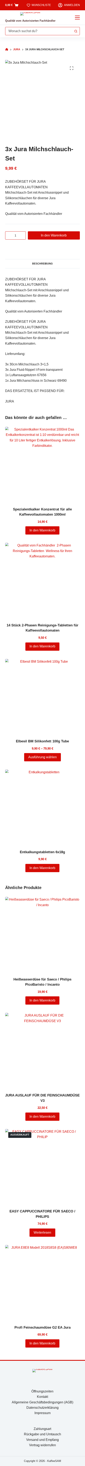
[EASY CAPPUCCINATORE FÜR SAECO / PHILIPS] (42, 1166)
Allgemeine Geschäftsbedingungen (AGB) (42, 1402)
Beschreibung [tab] (42, 263)
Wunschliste (41, 5)
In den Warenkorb (54, 235)
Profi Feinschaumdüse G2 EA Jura (42, 1327)
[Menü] (77, 17)
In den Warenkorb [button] (42, 530)
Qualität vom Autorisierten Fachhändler (30, 20)
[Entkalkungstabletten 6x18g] (42, 807)
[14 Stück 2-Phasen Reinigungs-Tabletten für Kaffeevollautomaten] (42, 580)
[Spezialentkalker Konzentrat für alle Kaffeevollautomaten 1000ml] (42, 464)
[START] (6, 49)
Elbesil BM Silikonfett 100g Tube (42, 741)
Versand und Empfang (42, 1439)
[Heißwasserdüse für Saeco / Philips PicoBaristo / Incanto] (42, 934)
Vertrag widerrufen (42, 1445)
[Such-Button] (76, 31)
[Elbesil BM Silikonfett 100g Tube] (42, 696)
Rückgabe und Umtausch (42, 1434)
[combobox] (38, 31)
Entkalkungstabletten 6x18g (42, 852)
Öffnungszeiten (42, 1391)
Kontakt (42, 1396)
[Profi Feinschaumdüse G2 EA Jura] (42, 1282)
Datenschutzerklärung (42, 1407)
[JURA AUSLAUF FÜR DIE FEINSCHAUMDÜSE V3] (42, 1050)
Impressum (42, 1413)
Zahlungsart (42, 1429)
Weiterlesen (42, 1232)
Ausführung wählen (42, 757)
